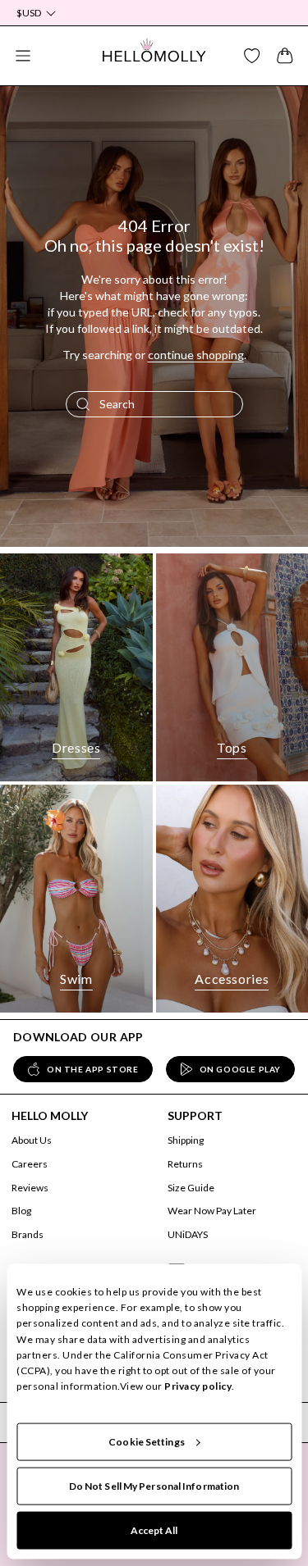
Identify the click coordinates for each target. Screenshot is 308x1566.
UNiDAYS (188, 1234)
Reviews (29, 1187)
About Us (31, 1140)
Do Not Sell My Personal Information (154, 1486)
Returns (185, 1164)
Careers (29, 1164)
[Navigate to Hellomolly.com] (154, 56)
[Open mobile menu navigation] (23, 56)
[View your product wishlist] (252, 56)
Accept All (154, 1530)
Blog (21, 1210)
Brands (27, 1234)
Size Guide (191, 1187)
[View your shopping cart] (285, 56)
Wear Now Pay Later (212, 1210)
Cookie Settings (146, 1442)
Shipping (186, 1140)
